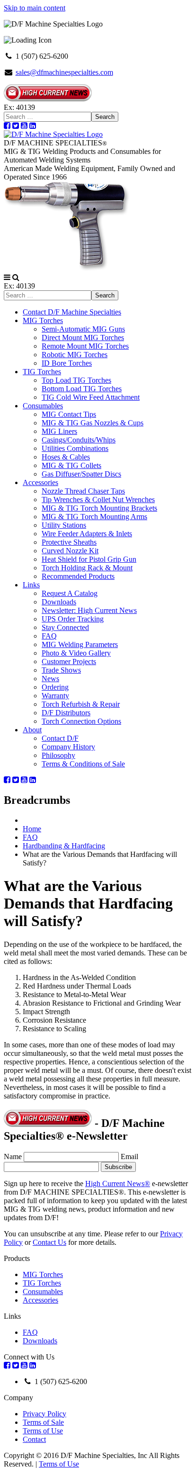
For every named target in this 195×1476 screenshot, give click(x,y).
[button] (7, 277)
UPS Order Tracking (73, 619)
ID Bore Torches (67, 363)
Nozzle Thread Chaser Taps (83, 491)
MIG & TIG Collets (71, 465)
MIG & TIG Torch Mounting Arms (94, 517)
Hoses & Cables (66, 457)
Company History (68, 747)
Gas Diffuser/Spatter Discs (81, 474)
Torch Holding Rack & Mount (87, 568)
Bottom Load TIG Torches (82, 389)
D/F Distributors (66, 713)
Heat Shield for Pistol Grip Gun (89, 559)
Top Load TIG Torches (76, 380)
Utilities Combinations (75, 448)
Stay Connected (65, 627)
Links (31, 585)
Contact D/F (60, 738)
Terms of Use (43, 1431)
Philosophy (58, 755)
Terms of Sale (43, 1422)
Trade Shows (61, 670)
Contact (34, 1439)
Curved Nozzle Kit (70, 551)
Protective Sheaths (69, 542)
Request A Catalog (70, 593)
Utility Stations (64, 525)
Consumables (43, 406)
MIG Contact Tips (69, 414)
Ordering (55, 687)
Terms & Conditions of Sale (83, 764)
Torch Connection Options (81, 721)
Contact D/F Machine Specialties (72, 312)
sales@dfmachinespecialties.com (64, 72)
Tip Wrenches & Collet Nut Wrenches (98, 499)
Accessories (40, 482)
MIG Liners (59, 431)
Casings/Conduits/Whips (78, 440)
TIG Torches (42, 372)
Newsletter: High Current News (89, 610)
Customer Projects (69, 661)
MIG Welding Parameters (80, 644)
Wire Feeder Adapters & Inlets (87, 534)
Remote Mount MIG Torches (85, 346)
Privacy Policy (44, 1414)
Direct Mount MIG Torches (83, 337)
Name (13, 1156)
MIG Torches (43, 320)
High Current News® (117, 1183)
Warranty (55, 696)
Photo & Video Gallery (76, 653)
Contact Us (49, 1242)
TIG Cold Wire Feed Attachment (91, 397)
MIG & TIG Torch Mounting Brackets (99, 508)
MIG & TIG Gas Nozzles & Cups (92, 423)
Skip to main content (34, 8)
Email (129, 1156)
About (32, 730)
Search (105, 116)
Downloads (59, 602)
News (50, 679)
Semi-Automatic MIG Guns (83, 329)
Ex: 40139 (19, 107)
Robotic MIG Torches (74, 355)
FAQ (49, 636)
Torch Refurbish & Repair (81, 704)
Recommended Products (78, 576)
